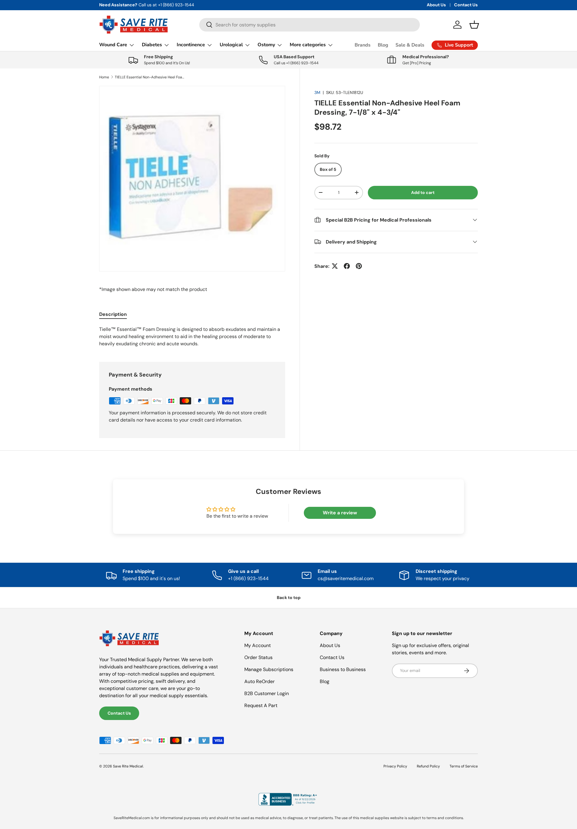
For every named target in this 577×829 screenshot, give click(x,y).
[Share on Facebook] (347, 266)
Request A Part (260, 705)
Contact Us (466, 5)
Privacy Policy (395, 766)
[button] (474, 24)
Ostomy (266, 44)
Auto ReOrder (259, 681)
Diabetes (152, 44)
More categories (308, 44)
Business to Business (343, 669)
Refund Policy (428, 766)
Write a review (340, 513)
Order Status (258, 657)
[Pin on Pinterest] (359, 266)
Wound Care (113, 44)
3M (317, 92)
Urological (231, 44)
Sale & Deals (409, 45)
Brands (363, 45)
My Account (257, 645)
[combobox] (309, 25)
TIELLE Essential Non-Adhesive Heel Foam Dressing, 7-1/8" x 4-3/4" (151, 77)
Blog (383, 45)
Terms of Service (464, 766)
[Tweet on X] (335, 266)
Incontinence (191, 44)
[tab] (113, 314)
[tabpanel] (192, 336)
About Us (436, 5)
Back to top (289, 597)
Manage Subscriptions (268, 669)
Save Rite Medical (128, 766)
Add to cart (423, 192)
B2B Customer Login (266, 693)
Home (104, 77)
